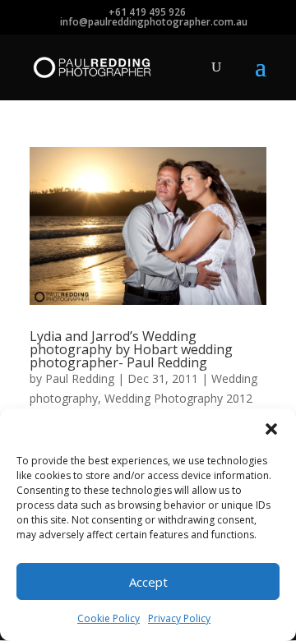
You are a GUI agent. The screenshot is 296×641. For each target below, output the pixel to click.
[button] (271, 429)
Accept (148, 582)
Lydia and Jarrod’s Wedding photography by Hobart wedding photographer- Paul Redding (131, 349)
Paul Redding (79, 378)
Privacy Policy (179, 618)
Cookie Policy (108, 618)
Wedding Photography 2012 (178, 398)
